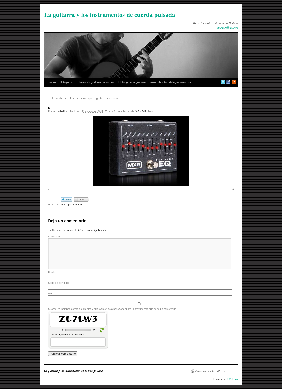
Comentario (54, 236)
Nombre (52, 272)
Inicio (52, 82)
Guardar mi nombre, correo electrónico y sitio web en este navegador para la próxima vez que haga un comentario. (112, 309)
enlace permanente (71, 204)
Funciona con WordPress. (210, 371)
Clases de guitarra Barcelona (96, 82)
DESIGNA (232, 379)
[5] (141, 151)
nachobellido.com (227, 27)
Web (50, 293)
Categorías (66, 82)
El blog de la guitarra (132, 82)
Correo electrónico (58, 282)
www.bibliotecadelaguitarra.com (170, 82)
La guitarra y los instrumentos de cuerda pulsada (109, 14)
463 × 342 (140, 111)
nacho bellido (60, 111)
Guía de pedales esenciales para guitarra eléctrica (83, 98)
